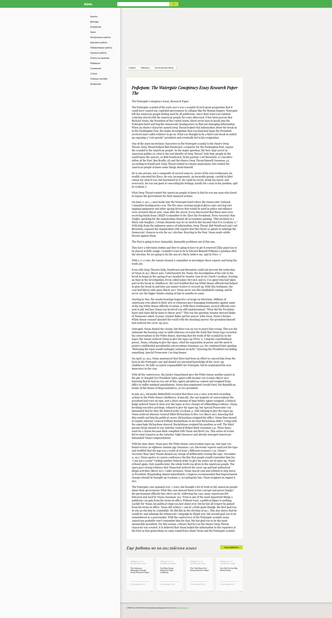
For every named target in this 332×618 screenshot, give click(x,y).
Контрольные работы (100, 37)
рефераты (145, 68)
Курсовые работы (98, 42)
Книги (93, 32)
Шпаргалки (95, 84)
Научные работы (98, 53)
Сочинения (95, 68)
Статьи (93, 74)
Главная (132, 68)
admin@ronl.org (182, 608)
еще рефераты (231, 547)
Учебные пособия (98, 79)
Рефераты (95, 63)
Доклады (94, 22)
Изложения (95, 27)
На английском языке (164, 68)
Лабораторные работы (101, 48)
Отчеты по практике (99, 58)
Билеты (94, 16)
